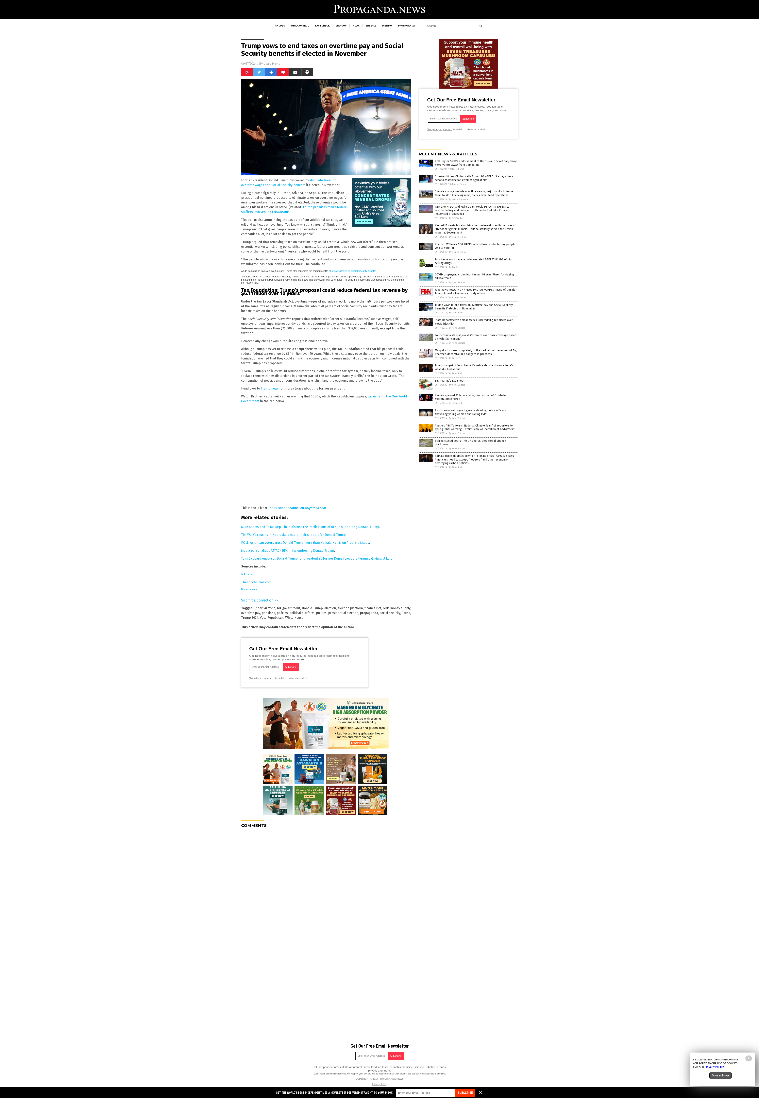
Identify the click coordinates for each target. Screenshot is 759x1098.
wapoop (341, 25)
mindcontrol (300, 25)
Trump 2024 (249, 617)
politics (321, 613)
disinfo (387, 25)
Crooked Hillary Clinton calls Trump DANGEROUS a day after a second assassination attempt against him (474, 178)
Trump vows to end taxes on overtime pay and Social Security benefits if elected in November (474, 306)
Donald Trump (312, 608)
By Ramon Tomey (457, 184)
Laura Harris (272, 63)
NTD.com (247, 574)
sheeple (371, 25)
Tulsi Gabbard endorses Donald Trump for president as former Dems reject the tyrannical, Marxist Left (316, 558)
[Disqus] (326, 880)
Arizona (269, 608)
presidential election (343, 613)
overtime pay (250, 613)
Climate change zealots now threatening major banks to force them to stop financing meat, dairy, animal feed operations (474, 193)
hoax (356, 25)
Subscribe (465, 1093)
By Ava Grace (455, 267)
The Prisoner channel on (297, 508)
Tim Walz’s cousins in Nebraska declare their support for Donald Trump (293, 535)
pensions (268, 613)
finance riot (372, 608)
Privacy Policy (379, 1084)
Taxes (406, 613)
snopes (280, 25)
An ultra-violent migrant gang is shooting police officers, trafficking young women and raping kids (470, 412)
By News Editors (457, 282)
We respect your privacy (359, 1073)
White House (294, 617)
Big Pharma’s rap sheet (449, 380)
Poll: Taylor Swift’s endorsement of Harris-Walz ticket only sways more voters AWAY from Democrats (476, 163)
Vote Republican (272, 617)
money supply (400, 608)
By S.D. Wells (455, 218)
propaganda (406, 25)
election (330, 608)
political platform (301, 613)
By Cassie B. (455, 358)
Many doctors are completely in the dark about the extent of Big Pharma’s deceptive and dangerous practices (476, 352)
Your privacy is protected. (261, 678)
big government (288, 608)
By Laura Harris (456, 169)
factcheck (322, 25)
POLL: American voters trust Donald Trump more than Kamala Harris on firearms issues (305, 543)
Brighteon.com (249, 589)
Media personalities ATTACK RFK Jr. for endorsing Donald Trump (287, 550)
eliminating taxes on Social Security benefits (352, 271)
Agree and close (721, 1075)
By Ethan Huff (455, 373)
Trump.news (270, 388)
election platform (350, 608)
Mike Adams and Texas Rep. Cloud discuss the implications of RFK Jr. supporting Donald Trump (310, 527)
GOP (386, 608)
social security (390, 613)
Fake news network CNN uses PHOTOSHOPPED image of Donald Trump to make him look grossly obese (475, 291)
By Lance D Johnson (458, 199)
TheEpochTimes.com (256, 582)
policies (282, 613)
